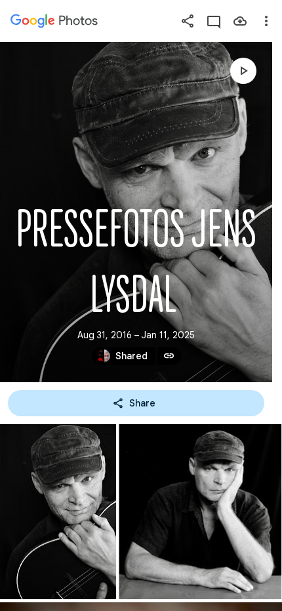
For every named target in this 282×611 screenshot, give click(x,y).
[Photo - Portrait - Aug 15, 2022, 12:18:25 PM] (200, 511)
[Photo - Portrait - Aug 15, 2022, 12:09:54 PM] (58, 511)
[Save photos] (240, 21)
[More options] (266, 21)
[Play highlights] (243, 71)
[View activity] (214, 21)
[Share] (187, 21)
